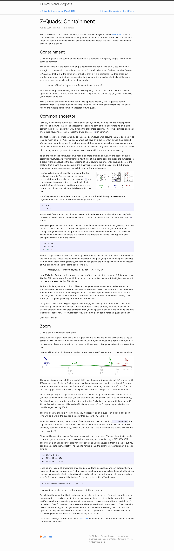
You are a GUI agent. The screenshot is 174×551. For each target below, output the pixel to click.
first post (116, 34)
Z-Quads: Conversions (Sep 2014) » (117, 11)
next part (83, 518)
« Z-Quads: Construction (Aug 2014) (57, 11)
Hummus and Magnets (56, 4)
